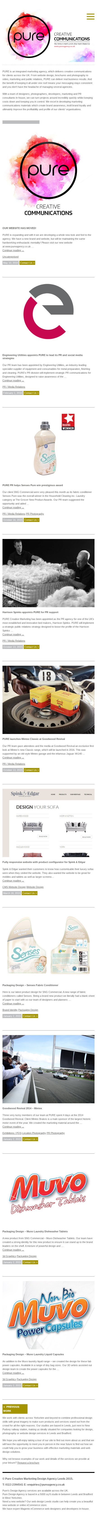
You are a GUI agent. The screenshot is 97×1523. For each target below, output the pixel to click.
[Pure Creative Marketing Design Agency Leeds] (48, 36)
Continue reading (13, 250)
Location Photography (34, 1133)
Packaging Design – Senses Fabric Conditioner (30, 985)
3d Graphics (9, 1256)
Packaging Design (28, 1010)
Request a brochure (28, 1462)
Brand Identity (10, 1010)
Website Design (35, 887)
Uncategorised (10, 256)
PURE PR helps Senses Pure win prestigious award (32, 485)
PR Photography (35, 513)
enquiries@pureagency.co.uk (46, 1484)
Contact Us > (27, 262)
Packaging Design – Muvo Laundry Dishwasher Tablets (35, 1231)
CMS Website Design (14, 887)
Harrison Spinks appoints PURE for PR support (30, 612)
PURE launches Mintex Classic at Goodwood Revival (33, 739)
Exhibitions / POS (11, 1133)
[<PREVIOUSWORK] (15, 1409)
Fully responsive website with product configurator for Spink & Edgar (43, 862)
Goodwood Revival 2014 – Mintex (22, 1108)
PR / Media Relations (13, 386)
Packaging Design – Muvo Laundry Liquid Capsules (33, 1354)
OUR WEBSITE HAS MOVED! (19, 228)
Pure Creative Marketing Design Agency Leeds (35, 1478)
